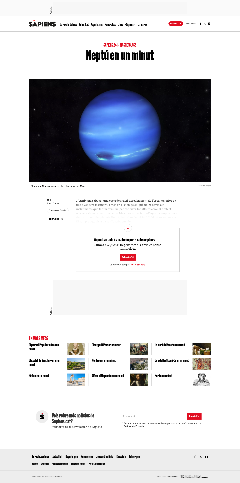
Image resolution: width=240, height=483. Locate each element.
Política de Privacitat (134, 426)
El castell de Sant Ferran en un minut (44, 362)
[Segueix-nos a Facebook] (200, 23)
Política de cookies (78, 463)
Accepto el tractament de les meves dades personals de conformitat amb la (162, 424)
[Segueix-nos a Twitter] (205, 23)
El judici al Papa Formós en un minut (44, 346)
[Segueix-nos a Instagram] (209, 23)
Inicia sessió (138, 264)
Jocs (120, 24)
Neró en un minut (163, 375)
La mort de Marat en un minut (170, 344)
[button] (57, 210)
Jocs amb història (104, 456)
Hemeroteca (110, 24)
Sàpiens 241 (110, 45)
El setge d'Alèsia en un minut (106, 344)
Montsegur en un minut (104, 360)
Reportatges (97, 24)
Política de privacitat (60, 463)
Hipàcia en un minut (39, 375)
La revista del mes (68, 24)
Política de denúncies (97, 463)
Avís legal (45, 463)
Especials (121, 456)
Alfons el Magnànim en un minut (108, 375)
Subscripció (134, 456)
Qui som (35, 463)
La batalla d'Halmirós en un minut (172, 360)
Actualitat (84, 24)
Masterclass (128, 45)
